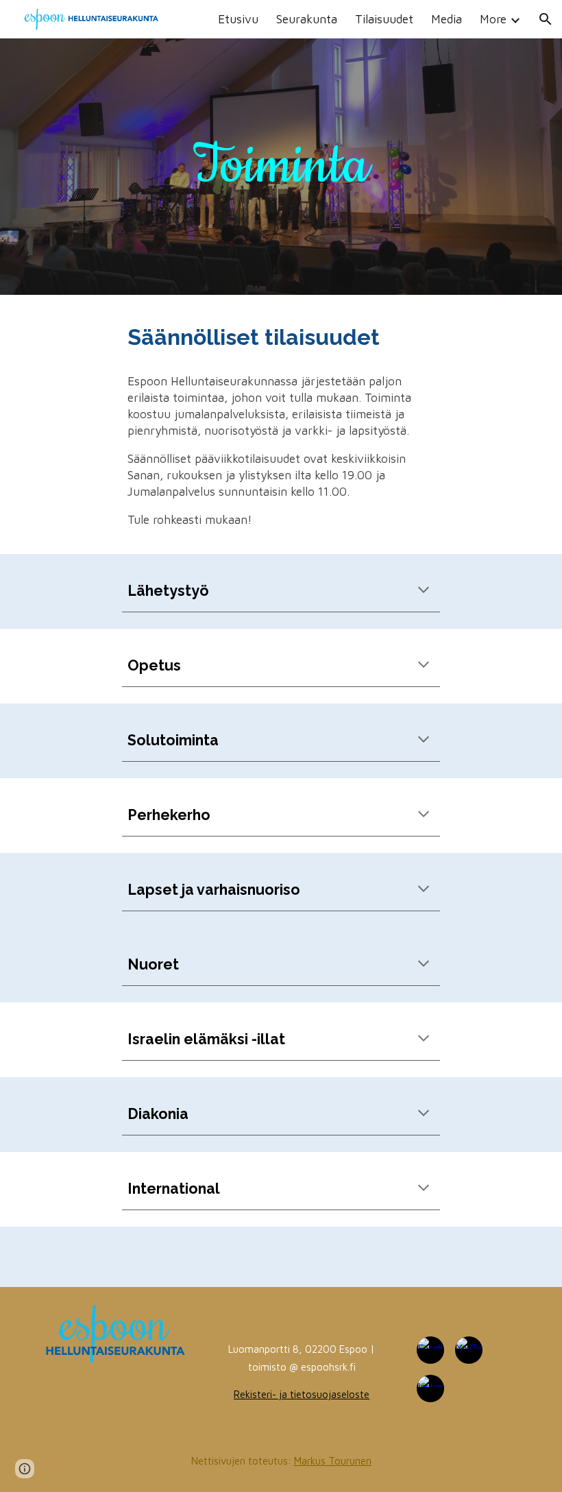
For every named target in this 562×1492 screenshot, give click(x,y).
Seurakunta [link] (306, 19)
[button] (545, 19)
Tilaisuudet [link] (384, 19)
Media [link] (446, 19)
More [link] (493, 19)
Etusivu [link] (238, 19)
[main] (281, 166)
